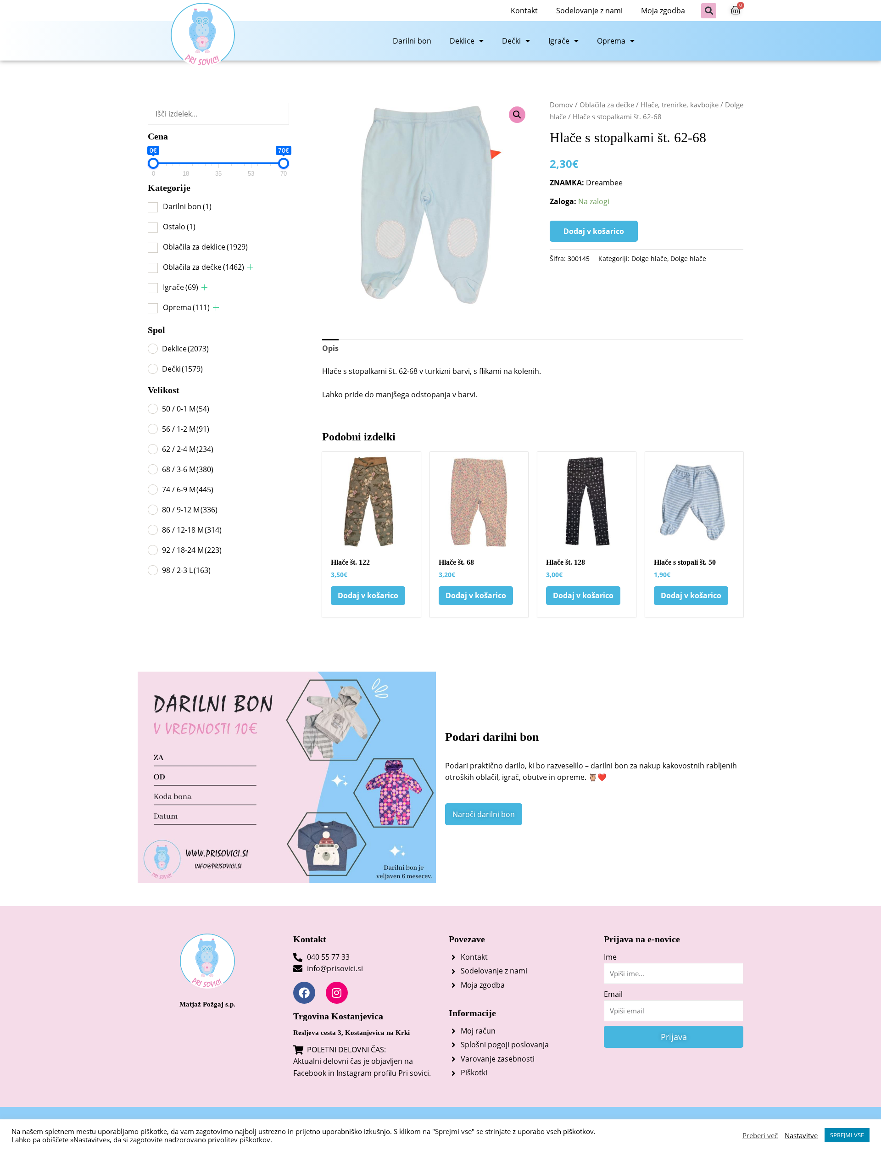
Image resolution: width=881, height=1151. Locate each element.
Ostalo (179, 227)
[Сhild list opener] (254, 247)
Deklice (462, 41)
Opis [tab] (330, 348)
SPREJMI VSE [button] (847, 1135)
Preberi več (760, 1135)
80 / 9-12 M (189, 510)
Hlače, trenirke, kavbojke (680, 104)
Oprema (611, 41)
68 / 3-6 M (187, 469)
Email (613, 994)
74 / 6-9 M (187, 489)
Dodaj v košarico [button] (368, 595)
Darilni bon (412, 41)
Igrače (558, 41)
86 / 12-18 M (192, 530)
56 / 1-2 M (185, 429)
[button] (708, 10)
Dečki (511, 41)
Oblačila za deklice (205, 247)
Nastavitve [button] (801, 1135)
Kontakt (524, 11)
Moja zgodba (663, 11)
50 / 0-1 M (185, 409)
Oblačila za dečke (203, 267)
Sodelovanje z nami (589, 11)
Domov (561, 104)
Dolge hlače (649, 258)
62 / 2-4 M (187, 449)
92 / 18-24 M (192, 550)
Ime (610, 957)
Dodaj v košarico (593, 231)
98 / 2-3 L (186, 570)
